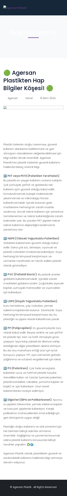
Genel (29, 98)
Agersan (13, 98)
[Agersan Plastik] (14, 7)
